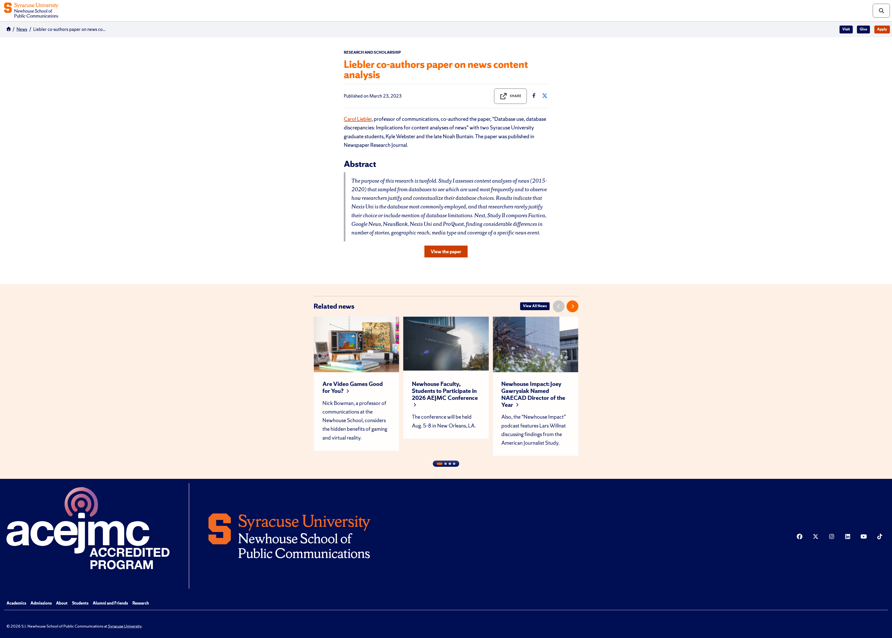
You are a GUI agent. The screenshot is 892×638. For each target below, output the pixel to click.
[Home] (31, 11)
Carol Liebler (358, 118)
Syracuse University (124, 626)
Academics (16, 603)
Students (80, 603)
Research (140, 603)
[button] (440, 464)
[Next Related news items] (572, 306)
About (62, 603)
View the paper (446, 252)
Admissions (41, 603)
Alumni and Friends (110, 603)
